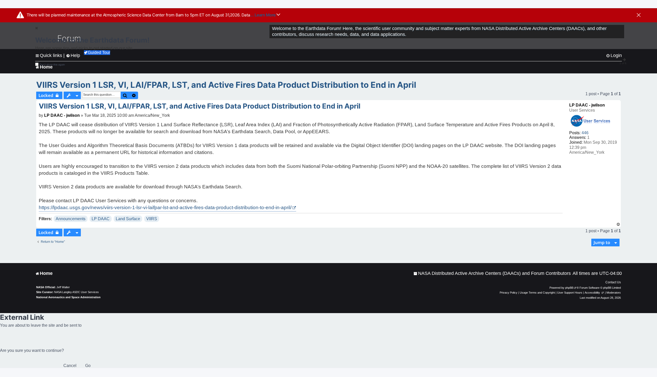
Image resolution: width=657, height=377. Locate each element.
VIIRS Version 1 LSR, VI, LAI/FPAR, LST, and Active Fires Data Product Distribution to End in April (226, 85)
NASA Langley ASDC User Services (76, 292)
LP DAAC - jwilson (587, 105)
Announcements (70, 219)
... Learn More (263, 14)
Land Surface (128, 219)
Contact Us (613, 282)
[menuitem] (492, 273)
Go (88, 365)
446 (585, 133)
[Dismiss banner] (639, 15)
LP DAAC (101, 219)
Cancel (69, 365)
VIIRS (151, 219)
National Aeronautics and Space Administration (68, 297)
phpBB (569, 287)
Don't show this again (52, 64)
